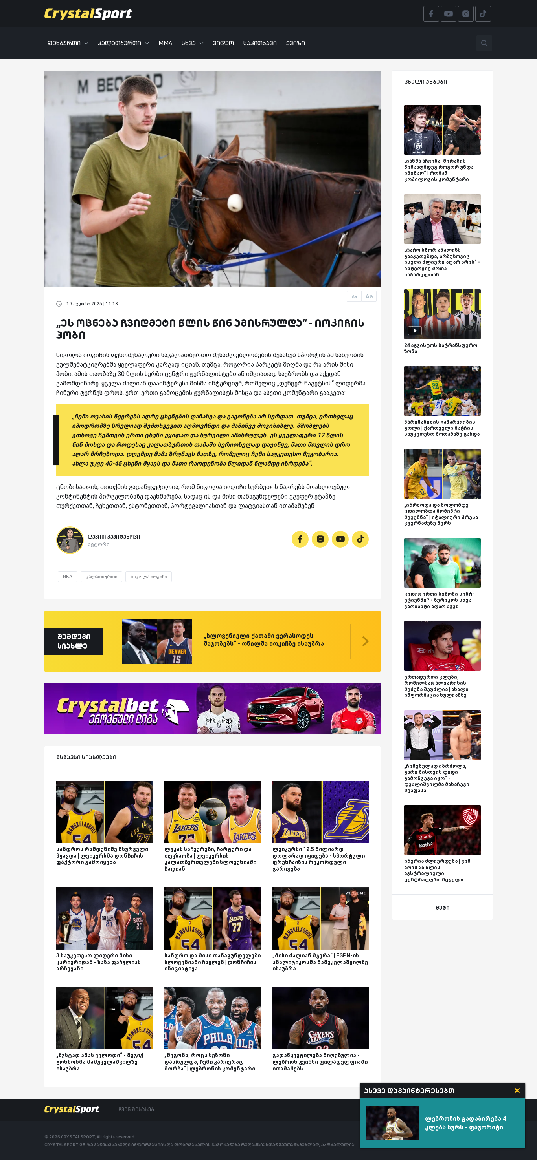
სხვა (189, 43)
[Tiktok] (360, 539)
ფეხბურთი (64, 43)
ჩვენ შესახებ (136, 1109)
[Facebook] (300, 539)
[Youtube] (340, 539)
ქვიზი (295, 43)
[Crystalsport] (88, 13)
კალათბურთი (119, 43)
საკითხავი (260, 43)
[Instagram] (320, 539)
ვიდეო (223, 43)
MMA (165, 43)
